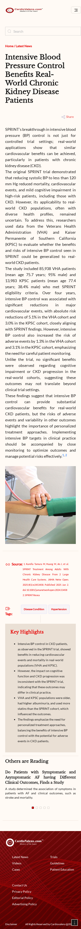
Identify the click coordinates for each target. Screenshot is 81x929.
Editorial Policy (22, 898)
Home (9, 46)
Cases (16, 869)
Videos (16, 863)
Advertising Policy (24, 904)
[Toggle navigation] (76, 10)
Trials (53, 857)
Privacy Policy (21, 891)
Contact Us (19, 885)
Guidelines (57, 863)
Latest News (24, 46)
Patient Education (62, 869)
